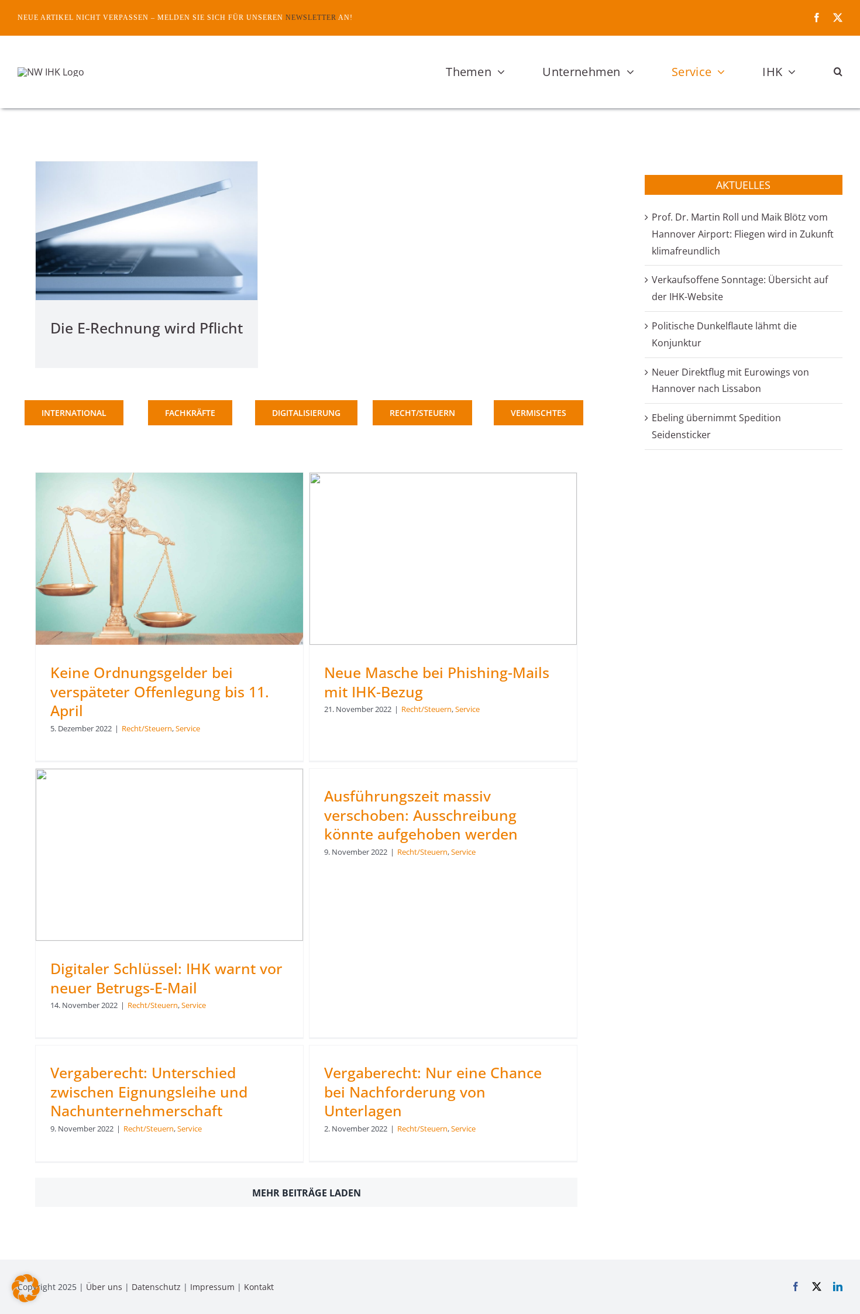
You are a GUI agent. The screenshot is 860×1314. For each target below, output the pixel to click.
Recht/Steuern (147, 728)
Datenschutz (156, 1286)
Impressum (212, 1286)
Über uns (104, 1286)
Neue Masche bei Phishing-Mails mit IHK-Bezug (436, 681)
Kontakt (259, 1286)
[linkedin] (837, 1286)
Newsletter (310, 17)
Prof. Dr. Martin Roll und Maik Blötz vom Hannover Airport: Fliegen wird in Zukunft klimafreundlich (743, 234)
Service (188, 728)
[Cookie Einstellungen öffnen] (26, 1298)
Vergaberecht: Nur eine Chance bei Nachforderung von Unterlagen (433, 1091)
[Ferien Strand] (51, 72)
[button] (838, 72)
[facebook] (816, 17)
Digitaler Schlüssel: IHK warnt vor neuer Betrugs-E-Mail (166, 977)
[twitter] (837, 17)
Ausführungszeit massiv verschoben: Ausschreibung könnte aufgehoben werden (421, 815)
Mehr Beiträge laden (306, 1192)
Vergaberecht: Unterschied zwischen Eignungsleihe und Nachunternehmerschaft (148, 1091)
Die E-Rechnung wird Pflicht (146, 328)
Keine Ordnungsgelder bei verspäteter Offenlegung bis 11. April (159, 691)
